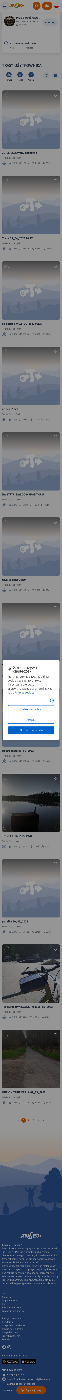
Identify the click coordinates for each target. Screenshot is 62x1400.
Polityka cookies (24, 692)
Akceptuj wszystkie (31, 730)
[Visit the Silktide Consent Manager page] (52, 700)
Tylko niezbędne (31, 709)
